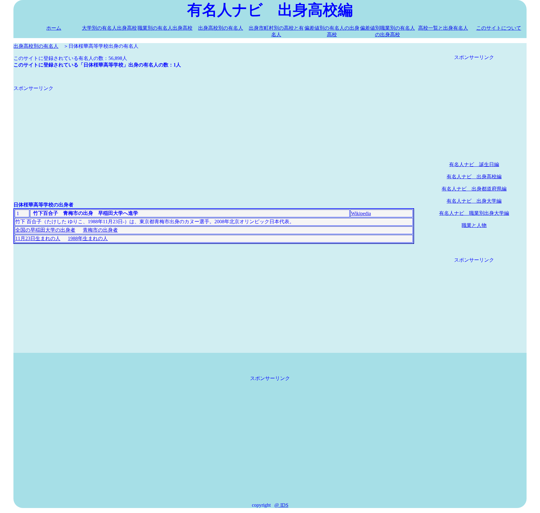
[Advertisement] (200, 135)
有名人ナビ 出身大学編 (474, 201)
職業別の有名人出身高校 (165, 28)
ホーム (53, 28)
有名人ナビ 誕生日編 (474, 164)
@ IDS (281, 505)
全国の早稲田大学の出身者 (45, 230)
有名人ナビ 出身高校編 (474, 176)
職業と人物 (474, 225)
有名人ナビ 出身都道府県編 (474, 188)
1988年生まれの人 (88, 238)
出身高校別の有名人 (220, 28)
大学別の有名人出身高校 (109, 28)
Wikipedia (361, 213)
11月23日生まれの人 (37, 238)
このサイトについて (498, 28)
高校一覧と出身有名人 (443, 28)
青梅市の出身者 (100, 230)
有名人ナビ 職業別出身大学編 (474, 213)
